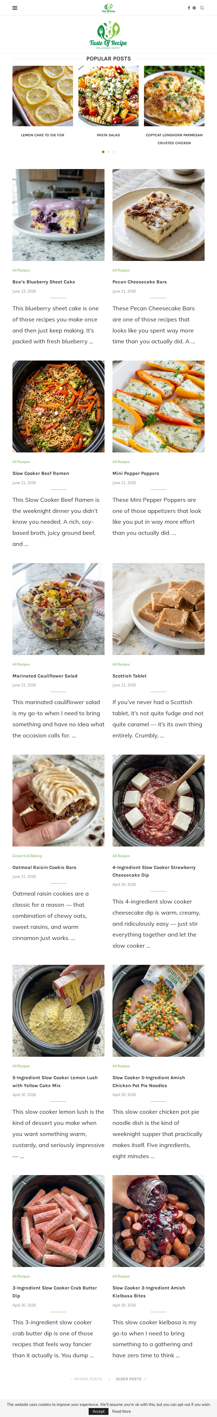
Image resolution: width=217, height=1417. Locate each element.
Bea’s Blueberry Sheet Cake (43, 282)
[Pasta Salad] (108, 96)
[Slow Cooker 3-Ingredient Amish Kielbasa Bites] (158, 1221)
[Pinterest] (194, 8)
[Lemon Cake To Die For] (42, 96)
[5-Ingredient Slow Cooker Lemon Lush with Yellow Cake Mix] (58, 1011)
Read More (121, 1411)
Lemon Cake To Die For (42, 135)
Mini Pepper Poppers (135, 473)
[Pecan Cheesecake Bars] (158, 215)
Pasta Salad (108, 135)
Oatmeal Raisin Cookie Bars (44, 867)
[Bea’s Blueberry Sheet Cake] (58, 215)
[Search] (202, 8)
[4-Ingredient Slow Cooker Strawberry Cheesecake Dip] (158, 801)
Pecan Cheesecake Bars (139, 282)
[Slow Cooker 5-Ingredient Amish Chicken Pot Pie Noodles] (158, 1011)
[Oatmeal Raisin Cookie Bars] (58, 801)
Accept (99, 1411)
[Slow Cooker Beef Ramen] (58, 406)
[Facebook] (189, 8)
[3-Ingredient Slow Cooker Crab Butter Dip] (58, 1221)
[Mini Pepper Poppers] (158, 406)
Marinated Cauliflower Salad (45, 676)
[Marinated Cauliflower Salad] (58, 609)
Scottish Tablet (129, 676)
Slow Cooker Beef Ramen (40, 473)
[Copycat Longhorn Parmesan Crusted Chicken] (174, 96)
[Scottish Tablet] (158, 609)
